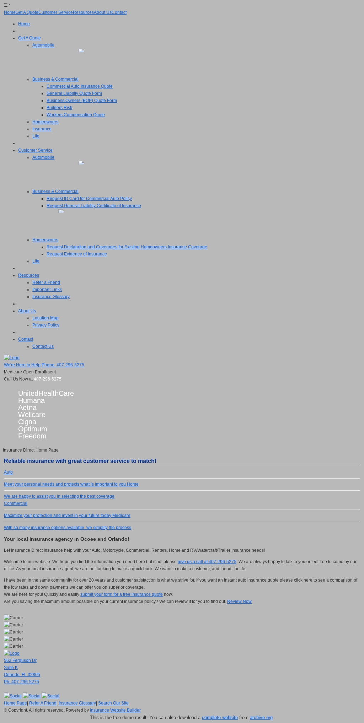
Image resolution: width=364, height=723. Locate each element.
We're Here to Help (22, 364)
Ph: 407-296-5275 (21, 681)
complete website (220, 717)
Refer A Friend (43, 703)
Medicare (67, 521)
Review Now (239, 601)
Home (71, 490)
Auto (65, 478)
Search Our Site (113, 703)
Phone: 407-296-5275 (63, 364)
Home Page (15, 703)
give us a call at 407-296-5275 (207, 561)
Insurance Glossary (77, 703)
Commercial (57, 509)
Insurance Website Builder (115, 710)
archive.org (261, 717)
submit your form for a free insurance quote (121, 594)
